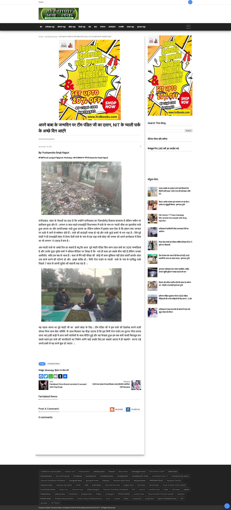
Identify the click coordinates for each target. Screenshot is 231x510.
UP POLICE (55, 503)
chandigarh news (139, 471)
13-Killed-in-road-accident (51, 471)
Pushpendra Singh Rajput (55, 152)
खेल (89, 27)
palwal (186, 489)
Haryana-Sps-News (64, 485)
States (126, 498)
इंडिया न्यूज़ (72, 27)
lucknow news (77, 489)
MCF (133, 489)
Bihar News (123, 471)
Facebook (135, 409)
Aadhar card (70, 471)
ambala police (99, 471)
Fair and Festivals (63, 476)
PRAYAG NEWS (124, 494)
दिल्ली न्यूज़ (82, 27)
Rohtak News (46, 498)
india (86, 485)
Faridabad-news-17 (160, 476)
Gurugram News (75, 480)
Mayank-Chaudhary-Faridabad (115, 489)
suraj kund (136, 498)
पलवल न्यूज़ (130, 27)
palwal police (60, 494)
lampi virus (63, 489)
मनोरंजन (102, 27)
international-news (112, 485)
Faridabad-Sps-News (180, 476)
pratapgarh (110, 494)
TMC (182, 498)
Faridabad (78, 476)
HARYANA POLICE (156, 480)
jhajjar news (129, 485)
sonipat (117, 498)
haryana (105, 480)
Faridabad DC (91, 476)
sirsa (108, 498)
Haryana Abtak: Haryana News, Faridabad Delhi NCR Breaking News (64, 508)
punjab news (139, 494)
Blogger (119, 409)
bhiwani (112, 471)
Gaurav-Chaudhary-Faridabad (53, 480)
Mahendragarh (93, 489)
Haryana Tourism (174, 480)
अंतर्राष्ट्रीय (112, 27)
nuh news (176, 489)
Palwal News (46, 494)
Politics (99, 494)
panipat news (86, 494)
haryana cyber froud (121, 480)
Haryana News (140, 480)
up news (44, 503)
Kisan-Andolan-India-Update (174, 485)
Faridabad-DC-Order (140, 476)
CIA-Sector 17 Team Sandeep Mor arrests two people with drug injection (173, 218)
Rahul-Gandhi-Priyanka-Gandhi (161, 494)
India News (96, 485)
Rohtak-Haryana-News (64, 498)
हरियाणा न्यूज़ (62, 27)
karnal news (154, 485)
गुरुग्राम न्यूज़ (141, 27)
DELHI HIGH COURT (157, 471)
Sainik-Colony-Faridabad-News (89, 498)
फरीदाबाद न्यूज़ (49, 27)
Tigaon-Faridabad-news (167, 498)
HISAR (78, 485)
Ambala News (84, 471)
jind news (141, 485)
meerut (142, 489)
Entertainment (46, 476)
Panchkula (73, 494)
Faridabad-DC (122, 476)
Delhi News (172, 471)
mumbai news (154, 489)
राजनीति (121, 27)
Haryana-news (47, 485)
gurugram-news (92, 480)
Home (41, 2)
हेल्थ (95, 27)
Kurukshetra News (48, 489)
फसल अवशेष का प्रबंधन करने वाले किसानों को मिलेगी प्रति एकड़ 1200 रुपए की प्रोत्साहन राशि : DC (175, 191)
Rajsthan (181, 494)
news (166, 489)
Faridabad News (51, 36)
